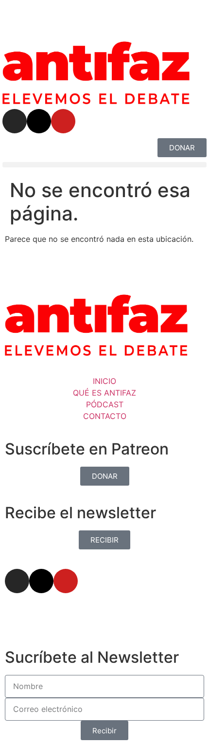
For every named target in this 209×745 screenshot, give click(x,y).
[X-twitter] (39, 121)
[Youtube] (63, 121)
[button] (104, 164)
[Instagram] (14, 121)
